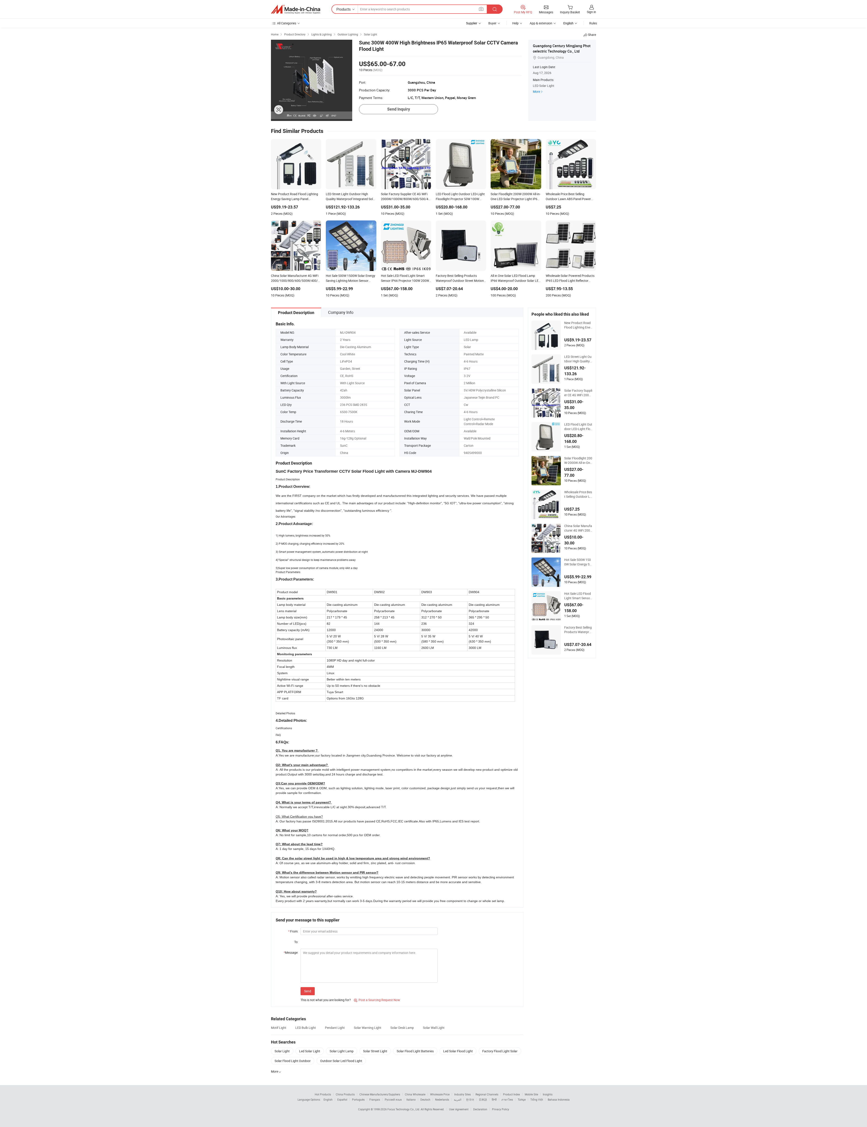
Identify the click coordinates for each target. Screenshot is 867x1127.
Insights (547, 1094)
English (328, 1099)
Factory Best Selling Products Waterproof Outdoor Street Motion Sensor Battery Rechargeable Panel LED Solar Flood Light (578, 629)
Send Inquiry (398, 109)
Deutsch (425, 1099)
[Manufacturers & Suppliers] (295, 9)
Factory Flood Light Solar (499, 1051)
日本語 (483, 1099)
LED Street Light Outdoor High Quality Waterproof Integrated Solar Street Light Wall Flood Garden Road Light (578, 358)
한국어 (470, 1099)
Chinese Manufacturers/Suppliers (379, 1094)
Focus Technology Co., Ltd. (404, 1109)
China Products (345, 1094)
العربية (457, 1099)
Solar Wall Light (434, 1027)
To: (296, 942)
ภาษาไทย (507, 1099)
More (536, 91)
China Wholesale (415, 1094)
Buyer (492, 23)
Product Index (511, 1094)
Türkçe (522, 1099)
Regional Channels (486, 1094)
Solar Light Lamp (342, 1051)
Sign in (591, 12)
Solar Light (282, 1051)
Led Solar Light (309, 1051)
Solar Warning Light (367, 1027)
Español (342, 1099)
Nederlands (442, 1099)
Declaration (480, 1109)
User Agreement (458, 1109)
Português (358, 1099)
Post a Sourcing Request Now (377, 1000)
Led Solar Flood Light (458, 1051)
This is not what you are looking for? (326, 1000)
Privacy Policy (500, 1109)
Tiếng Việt (536, 1099)
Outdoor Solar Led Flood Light (341, 1061)
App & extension (541, 23)
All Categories (286, 23)
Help (515, 23)
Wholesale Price (440, 1094)
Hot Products (323, 1094)
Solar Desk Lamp (402, 1027)
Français (374, 1099)
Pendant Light (335, 1027)
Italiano (411, 1099)
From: (293, 931)
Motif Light (278, 1027)
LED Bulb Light (305, 1027)
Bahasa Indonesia (559, 1099)
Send (307, 991)
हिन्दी (494, 1099)
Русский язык (393, 1099)
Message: (291, 952)
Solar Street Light (375, 1051)
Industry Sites (462, 1094)
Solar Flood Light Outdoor (293, 1061)
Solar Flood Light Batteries (415, 1051)
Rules (593, 23)
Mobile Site (531, 1094)
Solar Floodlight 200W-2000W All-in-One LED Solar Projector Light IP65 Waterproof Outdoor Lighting (578, 460)
